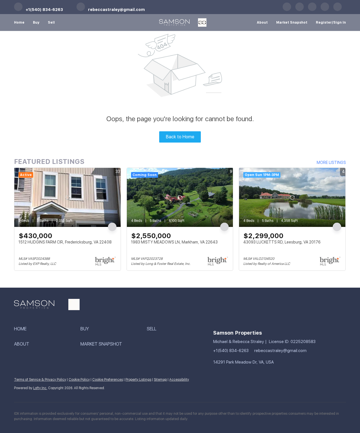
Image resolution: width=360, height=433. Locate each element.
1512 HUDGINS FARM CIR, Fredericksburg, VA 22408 (65, 242)
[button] (47, 329)
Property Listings (138, 380)
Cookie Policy (79, 380)
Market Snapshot (291, 22)
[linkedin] (299, 10)
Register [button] (324, 22)
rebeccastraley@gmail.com (280, 350)
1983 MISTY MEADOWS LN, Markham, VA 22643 (174, 242)
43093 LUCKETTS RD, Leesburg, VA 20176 (282, 242)
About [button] (262, 22)
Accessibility (179, 380)
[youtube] (312, 10)
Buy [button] (36, 22)
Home (19, 22)
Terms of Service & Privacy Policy (40, 380)
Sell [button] (51, 22)
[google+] (337, 10)
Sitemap (160, 380)
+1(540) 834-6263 (231, 350)
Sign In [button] (339, 22)
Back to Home (180, 136)
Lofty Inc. (40, 388)
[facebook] (287, 10)
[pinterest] (325, 10)
